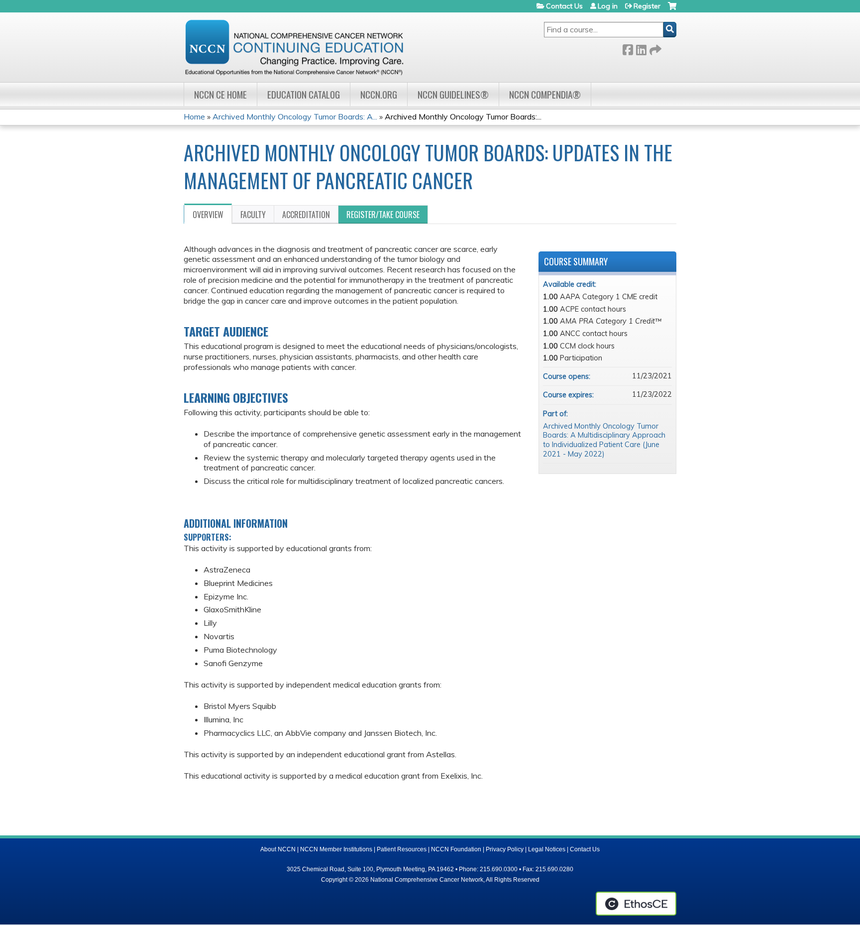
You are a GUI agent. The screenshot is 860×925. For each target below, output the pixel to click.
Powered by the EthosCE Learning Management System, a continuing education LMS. (636, 904)
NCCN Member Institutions (336, 849)
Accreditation (306, 215)
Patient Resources (402, 849)
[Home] (294, 47)
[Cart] (672, 9)
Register (647, 5)
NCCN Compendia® (545, 94)
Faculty (253, 215)
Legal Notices (546, 849)
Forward (654, 48)
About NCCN (278, 849)
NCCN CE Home (220, 94)
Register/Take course (383, 215)
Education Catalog (303, 94)
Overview (208, 215)
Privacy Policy (505, 849)
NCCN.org (378, 94)
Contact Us (564, 5)
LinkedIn (641, 48)
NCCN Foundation (456, 849)
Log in (608, 5)
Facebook (628, 48)
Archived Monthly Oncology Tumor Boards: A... (295, 116)
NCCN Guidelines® (453, 94)
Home (194, 116)
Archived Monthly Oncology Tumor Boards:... (463, 116)
